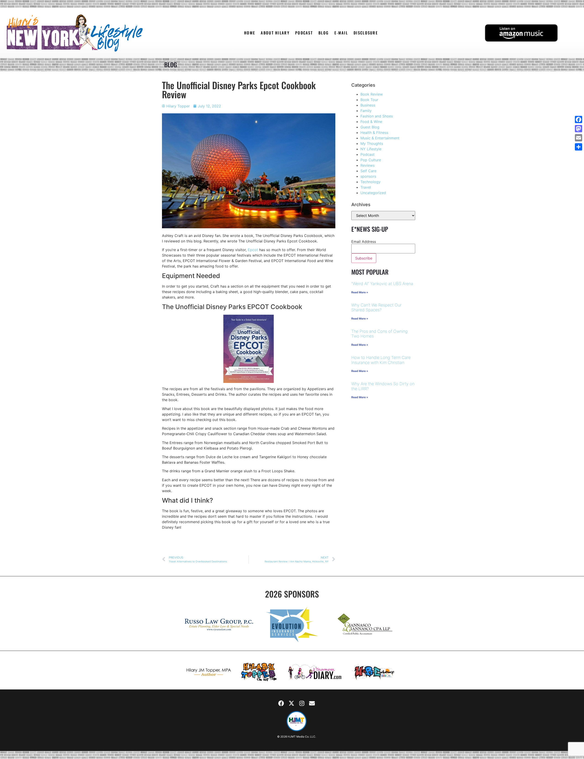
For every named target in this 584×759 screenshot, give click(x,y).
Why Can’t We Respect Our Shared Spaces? (376, 307)
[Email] (578, 137)
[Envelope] (312, 703)
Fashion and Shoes (376, 116)
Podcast (367, 154)
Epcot (253, 249)
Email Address (363, 241)
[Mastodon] (578, 128)
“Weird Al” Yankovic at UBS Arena (382, 283)
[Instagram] (301, 703)
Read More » (359, 292)
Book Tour (369, 99)
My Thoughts (371, 143)
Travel (365, 187)
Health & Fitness (374, 132)
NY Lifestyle (370, 149)
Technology (370, 181)
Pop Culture (370, 160)
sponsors (368, 176)
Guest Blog (369, 127)
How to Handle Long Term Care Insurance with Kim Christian (381, 360)
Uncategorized (373, 192)
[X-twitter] (291, 703)
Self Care (368, 171)
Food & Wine (371, 121)
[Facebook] (281, 703)
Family (366, 110)
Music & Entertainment (379, 138)
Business (367, 105)
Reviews (367, 165)
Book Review (371, 94)
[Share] (578, 146)
